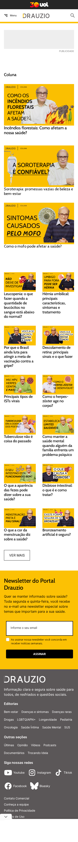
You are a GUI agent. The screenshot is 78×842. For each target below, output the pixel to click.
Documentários (14, 753)
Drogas (9, 719)
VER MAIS (17, 555)
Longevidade (48, 719)
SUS (67, 727)
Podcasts (49, 745)
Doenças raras (62, 712)
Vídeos (35, 745)
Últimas (9, 745)
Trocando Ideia (38, 753)
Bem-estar (11, 712)
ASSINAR (39, 654)
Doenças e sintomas (35, 712)
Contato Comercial (16, 798)
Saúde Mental (51, 727)
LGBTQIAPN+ (26, 719)
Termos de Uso (14, 816)
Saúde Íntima (30, 727)
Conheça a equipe (16, 804)
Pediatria (66, 719)
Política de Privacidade (19, 810)
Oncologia (11, 727)
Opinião (22, 745)
